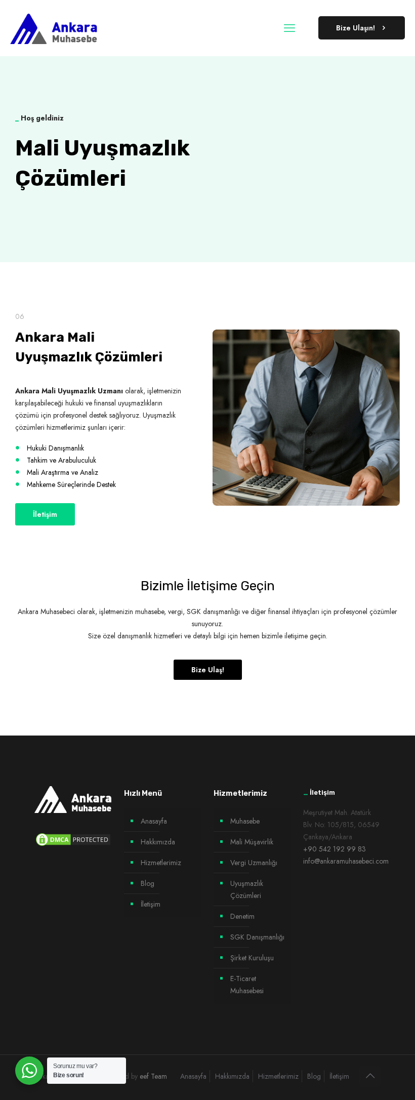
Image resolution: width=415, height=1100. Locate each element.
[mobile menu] (289, 27)
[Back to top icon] (370, 1076)
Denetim (242, 916)
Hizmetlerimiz (161, 863)
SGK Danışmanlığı (257, 937)
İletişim (150, 904)
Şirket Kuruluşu (252, 958)
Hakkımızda (158, 842)
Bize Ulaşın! (355, 28)
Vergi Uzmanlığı (253, 863)
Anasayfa (154, 821)
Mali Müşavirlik (251, 842)
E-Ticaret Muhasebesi (247, 984)
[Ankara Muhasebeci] (54, 28)
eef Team (153, 1076)
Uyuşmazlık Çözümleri (246, 889)
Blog (147, 883)
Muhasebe (245, 821)
